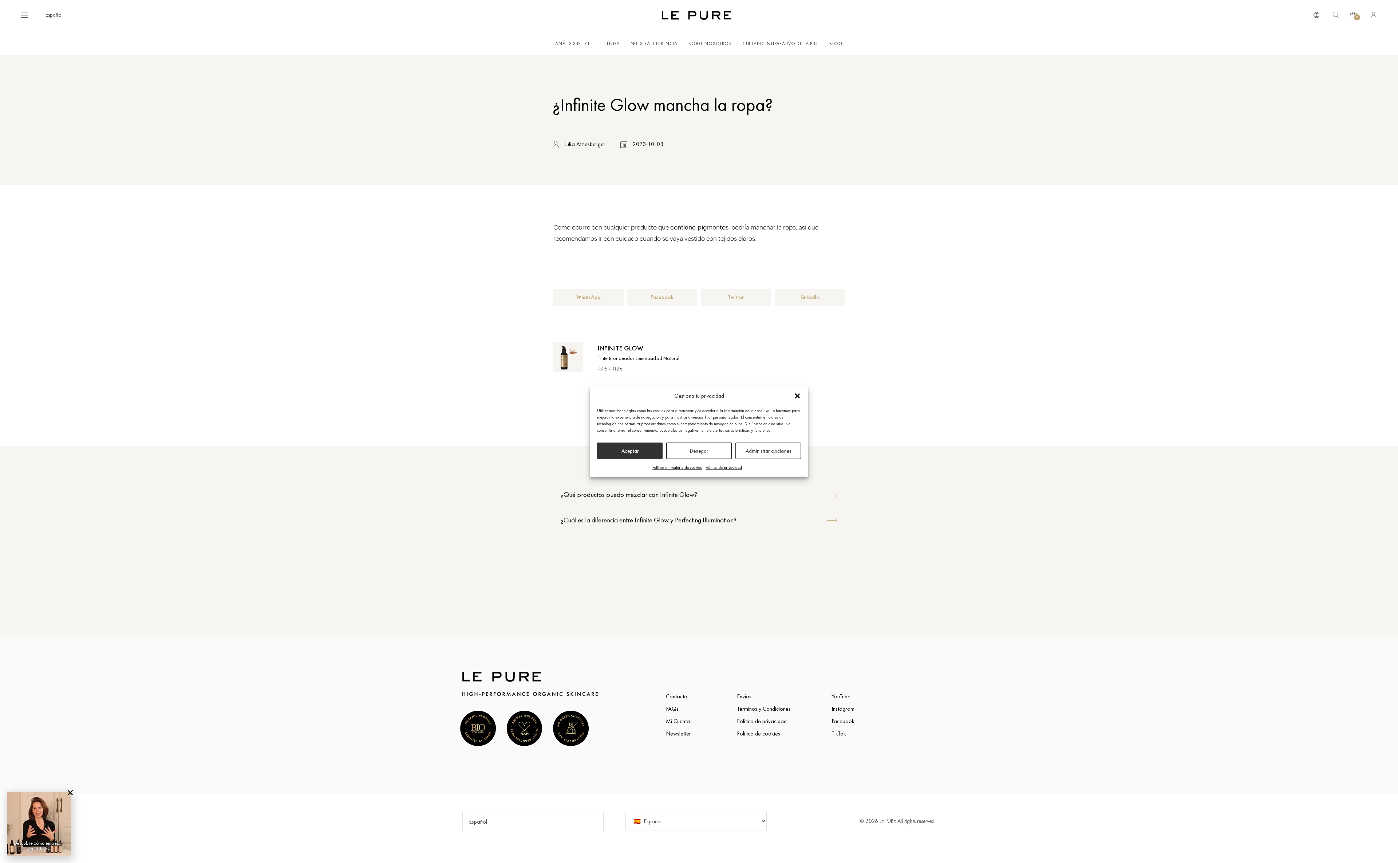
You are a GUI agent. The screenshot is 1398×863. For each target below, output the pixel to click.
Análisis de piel (573, 43)
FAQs (672, 709)
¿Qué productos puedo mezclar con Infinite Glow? (629, 494)
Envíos (744, 696)
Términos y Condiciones (764, 709)
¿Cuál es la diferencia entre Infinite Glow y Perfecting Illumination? (648, 520)
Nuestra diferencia (654, 43)
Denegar (699, 450)
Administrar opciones (768, 450)
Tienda (611, 43)
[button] (797, 396)
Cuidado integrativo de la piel (780, 43)
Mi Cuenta (678, 721)
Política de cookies (758, 733)
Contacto (676, 696)
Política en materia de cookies (677, 467)
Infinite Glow (621, 348)
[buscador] (1316, 14)
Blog (836, 43)
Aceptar (630, 450)
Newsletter (678, 733)
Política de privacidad (724, 467)
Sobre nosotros (709, 43)
